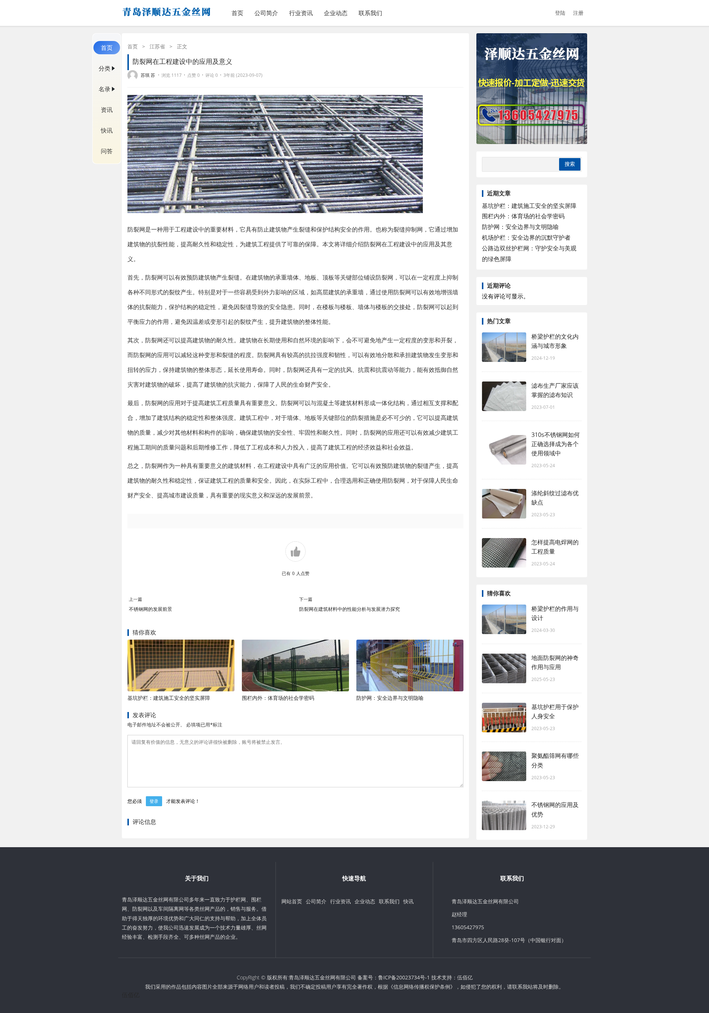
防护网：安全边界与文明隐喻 (390, 697)
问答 (107, 151)
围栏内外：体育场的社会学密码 (278, 697)
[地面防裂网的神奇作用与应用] (504, 668)
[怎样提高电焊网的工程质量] (504, 553)
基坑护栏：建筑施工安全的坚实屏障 (168, 697)
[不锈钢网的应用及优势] (504, 815)
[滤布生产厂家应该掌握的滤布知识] (504, 396)
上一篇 (135, 599)
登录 (154, 801)
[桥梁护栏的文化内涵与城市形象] (504, 347)
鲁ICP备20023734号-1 (404, 977)
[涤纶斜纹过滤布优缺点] (504, 504)
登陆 (560, 12)
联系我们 (370, 13)
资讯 (107, 110)
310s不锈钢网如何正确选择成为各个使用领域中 (555, 444)
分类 (104, 68)
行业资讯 (301, 13)
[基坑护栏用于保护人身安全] (504, 717)
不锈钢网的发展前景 (150, 609)
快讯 (107, 130)
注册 (578, 12)
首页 (237, 13)
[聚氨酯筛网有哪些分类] (504, 766)
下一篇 (305, 599)
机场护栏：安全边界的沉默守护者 (526, 237)
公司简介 (266, 13)
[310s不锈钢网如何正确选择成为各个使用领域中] (504, 450)
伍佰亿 (465, 977)
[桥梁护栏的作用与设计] (504, 619)
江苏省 (157, 46)
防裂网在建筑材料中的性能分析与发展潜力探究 (349, 609)
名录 (104, 89)
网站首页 (291, 901)
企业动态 (335, 13)
